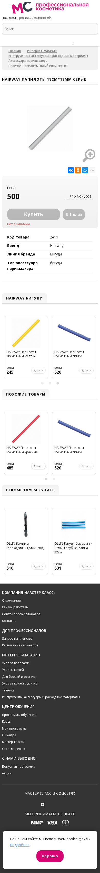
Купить (38, 466)
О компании (11, 600)
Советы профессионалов (21, 614)
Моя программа (14, 728)
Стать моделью (13, 749)
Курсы (6, 721)
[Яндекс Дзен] (42, 804)
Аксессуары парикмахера (27, 60)
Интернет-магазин (42, 51)
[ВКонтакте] (71, 170)
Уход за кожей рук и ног (20, 683)
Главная (14, 51)
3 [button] (57, 383)
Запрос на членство (17, 638)
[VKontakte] (57, 804)
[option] (26, 349)
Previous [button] (6, 349)
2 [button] (50, 383)
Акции (7, 773)
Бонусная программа (18, 766)
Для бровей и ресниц (18, 676)
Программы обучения (19, 715)
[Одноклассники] (78, 170)
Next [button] (93, 349)
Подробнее (19, 844)
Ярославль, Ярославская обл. (34, 18)
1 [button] (42, 383)
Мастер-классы (13, 742)
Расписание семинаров (20, 645)
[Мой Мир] (85, 170)
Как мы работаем (15, 607)
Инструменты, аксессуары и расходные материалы (48, 56)
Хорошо (50, 855)
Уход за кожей (13, 669)
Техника (8, 690)
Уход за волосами (15, 663)
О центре (9, 735)
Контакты (9, 621)
